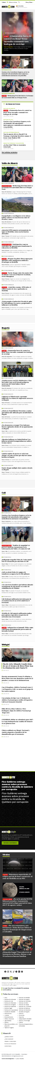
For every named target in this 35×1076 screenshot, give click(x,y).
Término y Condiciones (10, 1041)
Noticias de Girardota (24, 1010)
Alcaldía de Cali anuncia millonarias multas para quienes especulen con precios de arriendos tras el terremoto (17, 615)
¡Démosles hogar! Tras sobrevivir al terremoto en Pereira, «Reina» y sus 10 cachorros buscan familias (17, 954)
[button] (3, 2)
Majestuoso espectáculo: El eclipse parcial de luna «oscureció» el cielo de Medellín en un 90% (17, 876)
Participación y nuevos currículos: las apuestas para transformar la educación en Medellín (17, 246)
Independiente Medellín (25, 1018)
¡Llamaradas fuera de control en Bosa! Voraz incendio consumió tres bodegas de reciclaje (17, 40)
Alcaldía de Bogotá (24, 1011)
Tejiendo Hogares (9, 1027)
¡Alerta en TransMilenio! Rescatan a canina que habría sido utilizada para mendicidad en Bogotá (17, 412)
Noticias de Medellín (8, 93)
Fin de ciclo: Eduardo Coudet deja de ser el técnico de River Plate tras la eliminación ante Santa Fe (18, 666)
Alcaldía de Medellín (9, 1011)
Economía (21, 1015)
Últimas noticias (12, 2)
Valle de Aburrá (10, 163)
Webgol (5, 644)
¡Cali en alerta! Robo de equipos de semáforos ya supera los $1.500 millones (15, 573)
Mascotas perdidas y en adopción (13, 143)
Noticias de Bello (23, 1002)
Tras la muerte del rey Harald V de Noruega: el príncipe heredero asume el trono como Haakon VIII (17, 136)
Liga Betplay (7, 1020)
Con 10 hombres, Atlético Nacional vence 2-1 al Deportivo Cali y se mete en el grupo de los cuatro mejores (17, 689)
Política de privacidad (10, 1043)
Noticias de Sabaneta (10, 1006)
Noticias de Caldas (24, 1004)
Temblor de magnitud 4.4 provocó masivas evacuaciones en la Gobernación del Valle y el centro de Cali (16, 547)
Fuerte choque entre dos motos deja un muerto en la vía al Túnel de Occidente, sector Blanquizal (17, 274)
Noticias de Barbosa (24, 1008)
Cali (4, 493)
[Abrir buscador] (19, 2)
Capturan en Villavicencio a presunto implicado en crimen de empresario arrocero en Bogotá (17, 398)
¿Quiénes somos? (8, 1036)
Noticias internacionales (11, 132)
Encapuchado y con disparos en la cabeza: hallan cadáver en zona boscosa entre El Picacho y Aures (16, 217)
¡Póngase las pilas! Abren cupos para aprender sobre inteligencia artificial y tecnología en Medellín (17, 260)
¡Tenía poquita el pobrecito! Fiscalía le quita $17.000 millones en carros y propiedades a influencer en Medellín (17, 303)
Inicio (5, 997)
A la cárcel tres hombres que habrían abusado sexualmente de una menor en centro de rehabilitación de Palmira (17, 586)
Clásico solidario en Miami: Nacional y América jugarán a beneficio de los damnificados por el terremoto (16, 732)
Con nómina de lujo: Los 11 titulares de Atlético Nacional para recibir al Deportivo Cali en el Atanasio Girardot (17, 700)
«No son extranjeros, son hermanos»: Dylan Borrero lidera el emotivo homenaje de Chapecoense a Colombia (17, 928)
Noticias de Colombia (24, 1001)
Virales (6, 854)
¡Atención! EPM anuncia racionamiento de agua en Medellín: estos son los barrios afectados (16, 232)
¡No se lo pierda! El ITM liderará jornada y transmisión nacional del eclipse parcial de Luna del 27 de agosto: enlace (17, 902)
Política (21, 1022)
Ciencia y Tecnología (24, 1020)
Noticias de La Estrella (25, 1006)
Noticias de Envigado (10, 1004)
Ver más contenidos (10, 843)
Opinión (6, 1022)
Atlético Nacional (9, 1018)
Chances (21, 1013)
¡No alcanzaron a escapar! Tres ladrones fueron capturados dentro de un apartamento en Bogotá (17, 427)
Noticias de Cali (6, 69)
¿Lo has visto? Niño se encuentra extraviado (14, 146)
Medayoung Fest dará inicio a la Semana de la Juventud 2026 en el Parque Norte (17, 97)
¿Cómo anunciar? (8, 1039)
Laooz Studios (20, 1058)
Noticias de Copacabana (11, 1010)
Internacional (7, 1013)
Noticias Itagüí (8, 1008)
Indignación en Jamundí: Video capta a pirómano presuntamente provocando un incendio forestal (17, 629)
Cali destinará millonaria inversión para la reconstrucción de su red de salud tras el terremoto (16, 600)
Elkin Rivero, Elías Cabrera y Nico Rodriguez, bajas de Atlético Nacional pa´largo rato (16, 711)
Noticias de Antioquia (10, 999)
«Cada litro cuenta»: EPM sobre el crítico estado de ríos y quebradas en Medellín (16, 289)
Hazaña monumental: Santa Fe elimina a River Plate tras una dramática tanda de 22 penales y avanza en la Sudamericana (17, 678)
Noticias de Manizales (10, 1002)
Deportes (21, 1017)
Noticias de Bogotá (10, 33)
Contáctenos (7, 1046)
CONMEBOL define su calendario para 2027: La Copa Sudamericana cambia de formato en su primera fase (17, 721)
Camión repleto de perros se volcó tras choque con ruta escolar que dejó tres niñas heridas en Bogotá (17, 455)
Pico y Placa (29, 2)
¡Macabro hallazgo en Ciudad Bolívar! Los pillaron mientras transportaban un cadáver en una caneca (17, 441)
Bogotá (5, 328)
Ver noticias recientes (9, 152)
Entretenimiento (8, 1017)
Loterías (6, 1015)
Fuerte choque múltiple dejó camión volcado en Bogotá (17, 469)
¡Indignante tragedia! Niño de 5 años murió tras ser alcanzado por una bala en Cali (17, 560)
